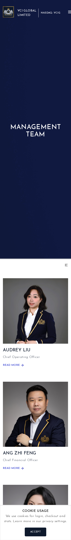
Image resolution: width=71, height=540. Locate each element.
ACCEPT (35, 531)
